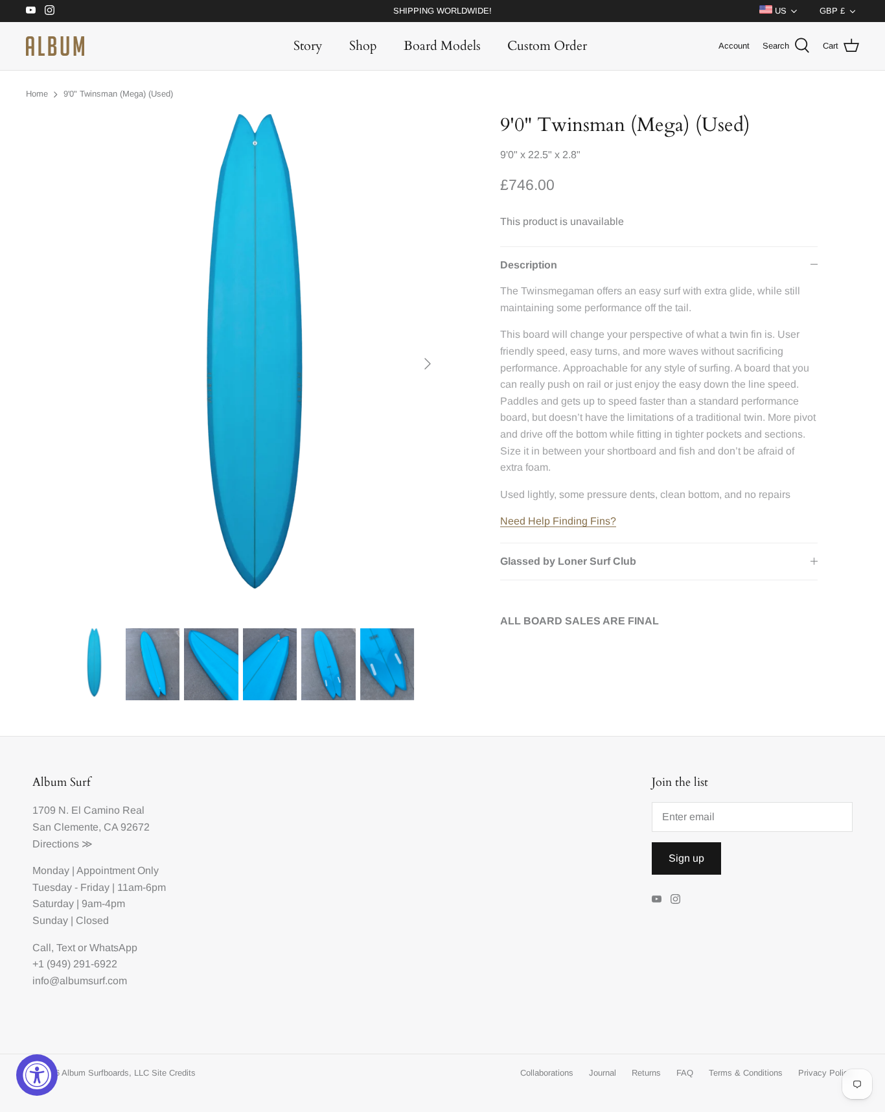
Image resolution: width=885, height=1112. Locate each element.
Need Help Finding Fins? (558, 520)
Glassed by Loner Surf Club (568, 561)
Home (37, 94)
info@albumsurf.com (79, 980)
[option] (254, 363)
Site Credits (174, 1073)
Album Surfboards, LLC (105, 1073)
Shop (363, 45)
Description (528, 264)
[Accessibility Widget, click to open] (37, 1075)
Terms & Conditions (746, 1073)
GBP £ (832, 11)
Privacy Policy (825, 1073)
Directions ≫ (62, 843)
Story (308, 45)
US (779, 11)
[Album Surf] (55, 46)
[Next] (427, 363)
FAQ (684, 1073)
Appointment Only (117, 870)
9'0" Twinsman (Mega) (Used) (118, 94)
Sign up (686, 858)
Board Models (442, 45)
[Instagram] (49, 10)
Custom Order (547, 45)
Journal (602, 1073)
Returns (646, 1073)
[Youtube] (31, 10)
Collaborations (546, 1073)
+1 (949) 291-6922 (74, 963)
